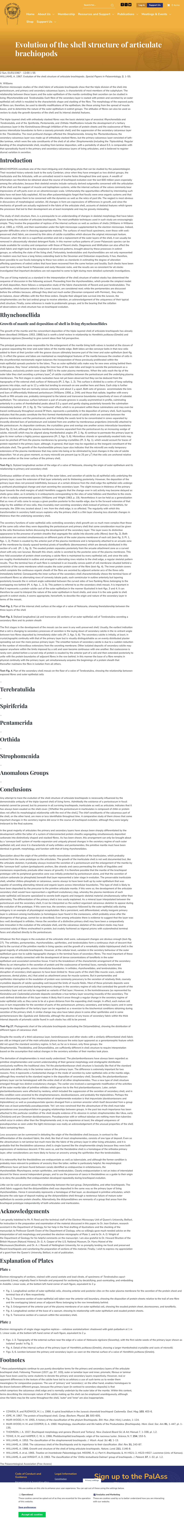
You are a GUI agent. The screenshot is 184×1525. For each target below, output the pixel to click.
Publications (125, 14)
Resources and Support (94, 14)
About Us (44, 14)
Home (30, 14)
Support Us (155, 5)
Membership (66, 14)
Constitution (61, 1478)
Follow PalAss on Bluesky (129, 4)
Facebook (122, 4)
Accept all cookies (32, 1514)
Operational (27, 1494)
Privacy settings (92, 1480)
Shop (29, 22)
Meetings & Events (154, 14)
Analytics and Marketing (108, 1494)
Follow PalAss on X (126, 4)
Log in (142, 5)
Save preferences (27, 1507)
